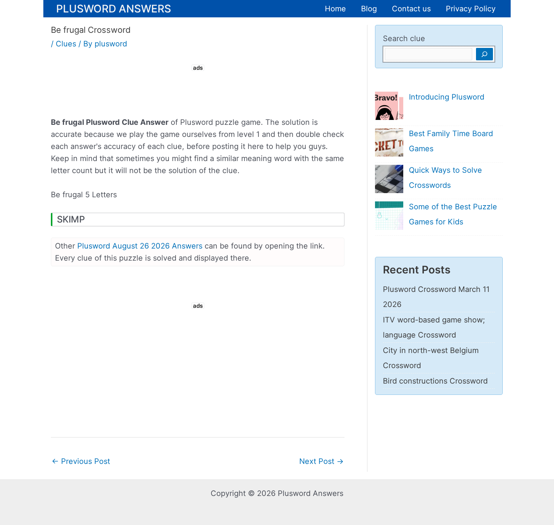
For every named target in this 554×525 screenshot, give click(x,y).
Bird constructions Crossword (435, 380)
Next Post (321, 461)
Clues (66, 43)
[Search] (484, 54)
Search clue (404, 38)
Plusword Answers (113, 8)
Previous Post (81, 461)
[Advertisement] (198, 90)
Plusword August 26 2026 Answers (139, 245)
